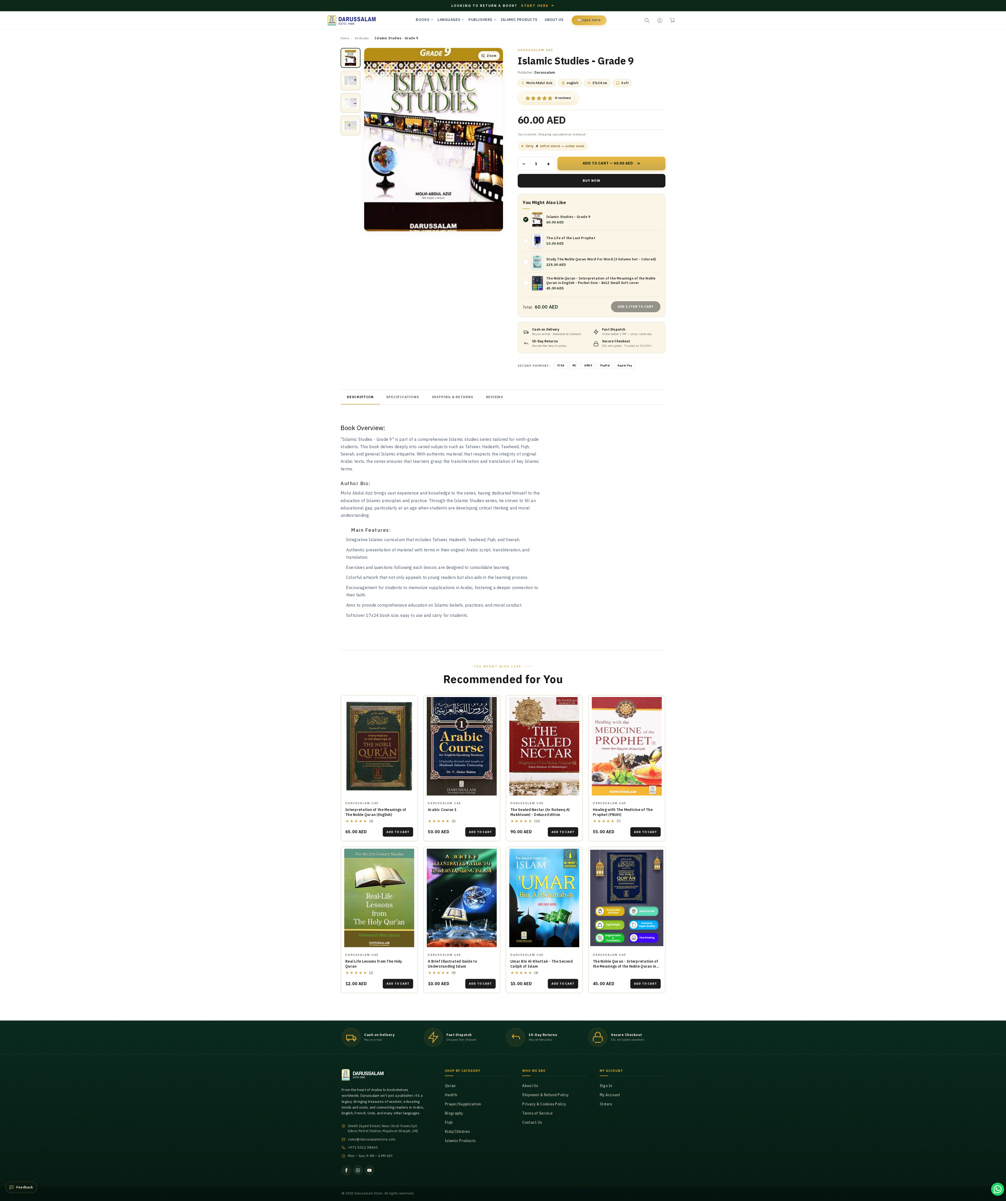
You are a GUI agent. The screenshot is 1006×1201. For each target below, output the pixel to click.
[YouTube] (369, 1170)
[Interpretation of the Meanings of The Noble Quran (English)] (379, 746)
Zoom (491, 56)
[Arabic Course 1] (462, 746)
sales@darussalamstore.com (372, 1139)
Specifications (402, 397)
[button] (672, 20)
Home (345, 38)
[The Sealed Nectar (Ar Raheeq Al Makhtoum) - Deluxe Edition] (544, 746)
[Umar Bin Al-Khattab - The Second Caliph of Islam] (544, 898)
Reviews (494, 397)
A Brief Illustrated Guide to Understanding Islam (452, 964)
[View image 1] (350, 58)
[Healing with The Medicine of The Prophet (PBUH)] (627, 746)
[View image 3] (350, 103)
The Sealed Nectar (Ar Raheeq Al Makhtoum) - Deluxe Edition (540, 812)
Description (360, 397)
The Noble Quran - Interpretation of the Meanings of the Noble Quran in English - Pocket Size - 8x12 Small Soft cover (625, 969)
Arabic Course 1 (442, 809)
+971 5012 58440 (363, 1147)
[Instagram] (358, 1170)
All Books (362, 38)
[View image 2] (350, 80)
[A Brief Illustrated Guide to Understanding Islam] (462, 898)
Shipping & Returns (452, 397)
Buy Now (591, 180)
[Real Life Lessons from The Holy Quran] (379, 898)
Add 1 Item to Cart (636, 307)
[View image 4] (350, 125)
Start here (538, 6)
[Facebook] (346, 1170)
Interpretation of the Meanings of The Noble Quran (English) (375, 812)
